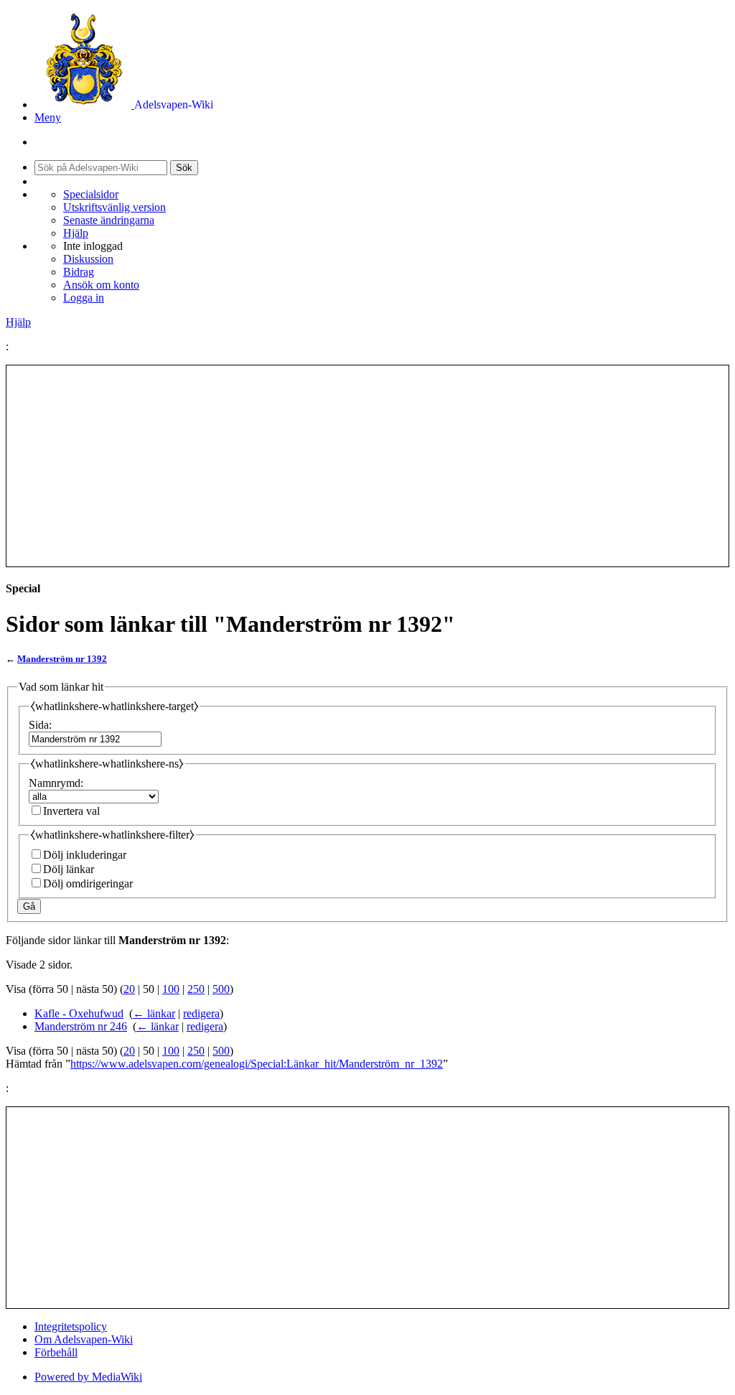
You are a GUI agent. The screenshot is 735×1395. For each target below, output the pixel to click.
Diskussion (88, 259)
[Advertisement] (367, 465)
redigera (201, 1013)
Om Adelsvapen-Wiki (83, 1339)
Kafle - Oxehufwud (78, 1013)
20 (129, 989)
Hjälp (75, 233)
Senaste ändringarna (108, 220)
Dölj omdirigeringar (88, 883)
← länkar (154, 1013)
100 (170, 989)
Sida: (40, 725)
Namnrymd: (56, 783)
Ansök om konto (101, 285)
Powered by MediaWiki (88, 1377)
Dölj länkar (68, 869)
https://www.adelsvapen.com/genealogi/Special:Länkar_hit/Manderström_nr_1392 (256, 1064)
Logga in (83, 297)
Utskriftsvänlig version (114, 207)
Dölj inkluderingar (84, 855)
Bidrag (78, 272)
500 (221, 989)
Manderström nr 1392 (62, 658)
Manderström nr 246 (80, 1026)
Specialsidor (90, 194)
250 (196, 989)
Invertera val (71, 811)
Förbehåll (56, 1352)
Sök (184, 167)
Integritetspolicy (70, 1326)
